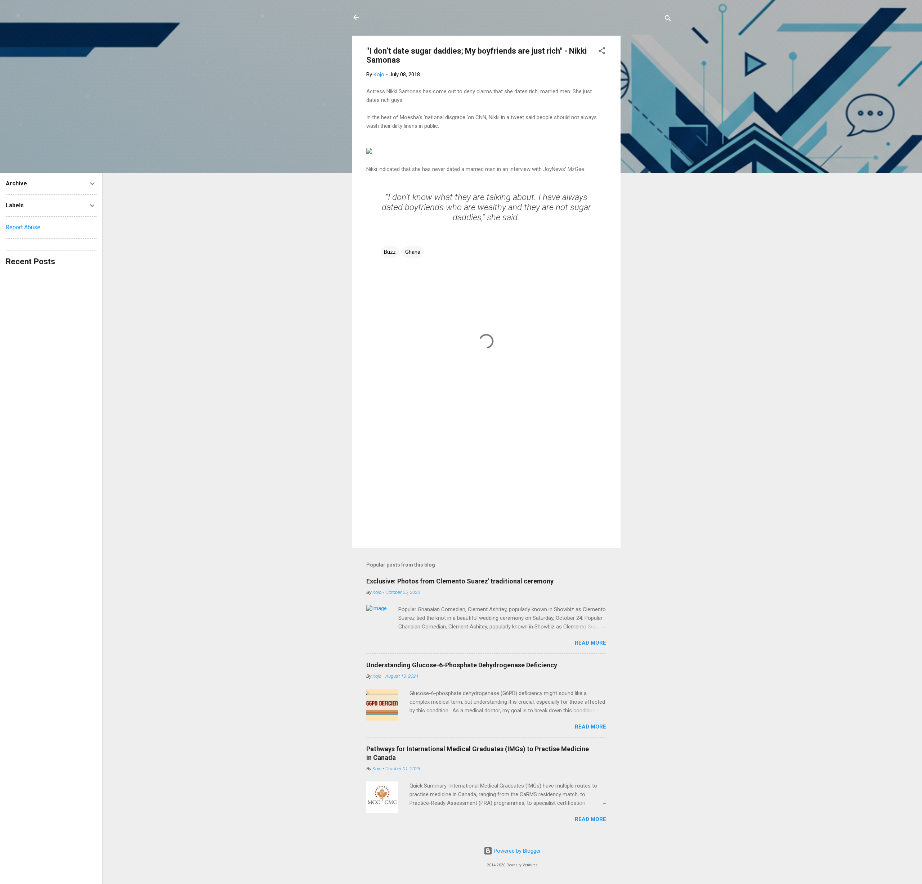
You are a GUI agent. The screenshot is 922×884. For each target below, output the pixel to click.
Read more (590, 643)
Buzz (390, 252)
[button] (601, 52)
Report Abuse (23, 227)
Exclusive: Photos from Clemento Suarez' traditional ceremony (460, 581)
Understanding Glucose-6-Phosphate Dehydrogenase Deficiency (461, 665)
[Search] (668, 20)
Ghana (412, 252)
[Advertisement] (649, 144)
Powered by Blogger (516, 851)
